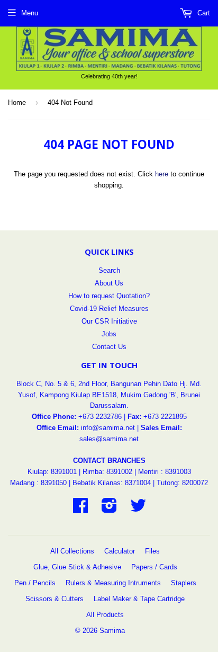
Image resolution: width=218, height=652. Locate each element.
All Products (105, 615)
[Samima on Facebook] (80, 509)
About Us (109, 283)
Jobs (109, 334)
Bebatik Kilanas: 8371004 (112, 483)
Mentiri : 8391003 (164, 472)
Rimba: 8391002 (107, 472)
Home (17, 102)
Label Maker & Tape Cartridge (139, 599)
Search (109, 270)
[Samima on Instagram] (109, 509)
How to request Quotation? (109, 296)
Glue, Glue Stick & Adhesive (77, 567)
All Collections (72, 551)
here (161, 174)
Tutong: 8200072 (182, 483)
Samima (112, 631)
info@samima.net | (111, 428)
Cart (202, 13)
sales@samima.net (109, 439)
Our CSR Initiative (109, 321)
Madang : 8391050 (38, 483)
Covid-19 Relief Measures (109, 308)
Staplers (183, 583)
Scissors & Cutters (54, 599)
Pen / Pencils (35, 583)
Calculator (119, 551)
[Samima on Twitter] (138, 509)
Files (152, 551)
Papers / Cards (154, 567)
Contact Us (109, 347)
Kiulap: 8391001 (53, 472)
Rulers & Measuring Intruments (113, 583)
